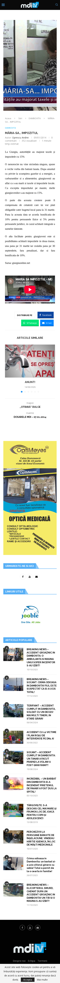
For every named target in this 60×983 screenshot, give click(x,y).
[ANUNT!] (30, 361)
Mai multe (42, 980)
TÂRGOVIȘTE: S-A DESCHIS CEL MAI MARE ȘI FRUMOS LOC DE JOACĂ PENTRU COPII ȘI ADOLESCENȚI (41, 811)
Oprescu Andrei (20, 137)
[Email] (37, 927)
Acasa (8, 118)
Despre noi (19, 960)
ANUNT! (30, 382)
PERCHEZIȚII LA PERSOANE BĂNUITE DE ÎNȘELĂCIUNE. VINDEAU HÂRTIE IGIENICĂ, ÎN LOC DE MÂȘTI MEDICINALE (41, 838)
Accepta (27, 979)
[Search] (56, 5)
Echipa (31, 960)
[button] (8, 368)
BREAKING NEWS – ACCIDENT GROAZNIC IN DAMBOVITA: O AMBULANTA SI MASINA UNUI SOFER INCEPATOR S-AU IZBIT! (41, 657)
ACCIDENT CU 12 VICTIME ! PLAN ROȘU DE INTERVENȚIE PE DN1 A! (41, 735)
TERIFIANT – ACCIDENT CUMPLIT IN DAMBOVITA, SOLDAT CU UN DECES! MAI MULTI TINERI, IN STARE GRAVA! (41, 712)
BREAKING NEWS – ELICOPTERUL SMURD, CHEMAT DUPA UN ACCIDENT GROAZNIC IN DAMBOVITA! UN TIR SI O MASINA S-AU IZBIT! (41, 892)
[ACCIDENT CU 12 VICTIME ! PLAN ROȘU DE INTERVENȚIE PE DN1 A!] (13, 737)
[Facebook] (22, 927)
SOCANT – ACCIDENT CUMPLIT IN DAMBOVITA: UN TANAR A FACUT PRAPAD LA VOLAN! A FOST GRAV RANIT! (41, 758)
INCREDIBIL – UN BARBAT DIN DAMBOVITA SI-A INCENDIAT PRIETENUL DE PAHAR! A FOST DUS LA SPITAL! (41, 785)
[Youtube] (30, 927)
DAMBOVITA (35, 118)
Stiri (20, 118)
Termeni (42, 960)
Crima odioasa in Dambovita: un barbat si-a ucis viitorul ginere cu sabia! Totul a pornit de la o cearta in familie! (41, 865)
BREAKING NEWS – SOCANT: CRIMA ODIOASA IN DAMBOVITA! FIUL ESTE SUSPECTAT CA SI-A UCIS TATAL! (42, 685)
